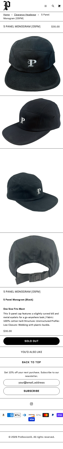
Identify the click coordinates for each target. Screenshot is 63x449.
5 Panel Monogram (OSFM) (21, 26)
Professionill (25, 437)
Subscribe (31, 391)
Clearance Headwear (25, 14)
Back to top (31, 362)
